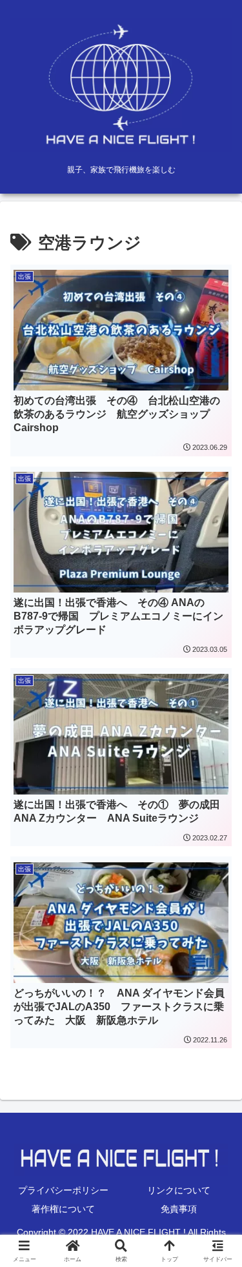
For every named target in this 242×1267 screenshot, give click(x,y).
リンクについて (178, 1190)
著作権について (63, 1209)
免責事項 (179, 1209)
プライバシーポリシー (63, 1190)
